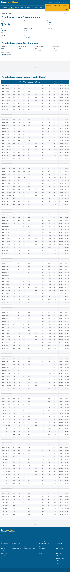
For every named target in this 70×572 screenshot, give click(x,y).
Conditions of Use (16, 543)
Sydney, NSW (4, 541)
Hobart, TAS (3, 555)
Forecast (17, 7)
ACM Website (15, 541)
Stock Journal (42, 548)
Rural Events (59, 546)
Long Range (35, 7)
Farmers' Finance (60, 558)
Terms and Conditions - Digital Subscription (22, 546)
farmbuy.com (59, 543)
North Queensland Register (45, 543)
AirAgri (57, 560)
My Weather (4, 7)
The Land (41, 553)
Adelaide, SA (4, 551)
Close (66, 9)
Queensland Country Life (44, 546)
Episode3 (58, 563)
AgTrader (58, 541)
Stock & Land (42, 551)
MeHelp (57, 555)
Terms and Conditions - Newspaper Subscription (23, 548)
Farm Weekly (42, 541)
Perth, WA (3, 548)
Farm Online (59, 553)
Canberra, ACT (4, 553)
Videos (41, 7)
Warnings (23, 7)
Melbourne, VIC (4, 543)
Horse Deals (58, 551)
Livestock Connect (60, 548)
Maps (28, 7)
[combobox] (66, 13)
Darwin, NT (3, 558)
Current (11, 7)
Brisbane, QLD (4, 546)
